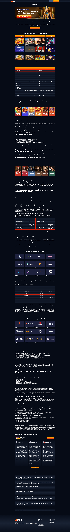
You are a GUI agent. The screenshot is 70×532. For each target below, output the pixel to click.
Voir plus (35, 467)
